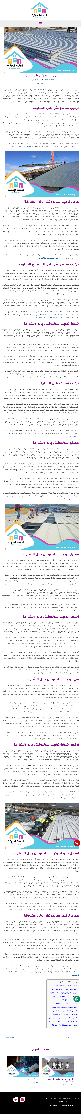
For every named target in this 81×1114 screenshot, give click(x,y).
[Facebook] (22, 1099)
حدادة (72, 1085)
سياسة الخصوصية (66, 1105)
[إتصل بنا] (77, 843)
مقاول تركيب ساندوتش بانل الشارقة (64, 1007)
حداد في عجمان (32, 1079)
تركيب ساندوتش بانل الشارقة (66, 986)
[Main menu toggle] (40, 23)
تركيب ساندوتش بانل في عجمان (21, 147)
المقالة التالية (8, 1038)
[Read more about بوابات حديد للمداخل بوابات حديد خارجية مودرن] (58, 1066)
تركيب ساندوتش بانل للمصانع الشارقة (63, 993)
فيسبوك (75, 975)
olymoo (60, 1101)
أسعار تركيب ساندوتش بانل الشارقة (64, 1011)
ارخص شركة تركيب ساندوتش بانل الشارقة (62, 1018)
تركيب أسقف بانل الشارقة (68, 1000)
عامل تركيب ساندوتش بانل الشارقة (64, 989)
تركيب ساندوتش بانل (71, 90)
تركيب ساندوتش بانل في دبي (47, 258)
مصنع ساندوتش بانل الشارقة (66, 1004)
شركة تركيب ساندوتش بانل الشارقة (64, 996)
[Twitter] (15, 1099)
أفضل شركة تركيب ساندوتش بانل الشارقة (62, 1021)
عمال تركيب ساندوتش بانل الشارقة (64, 1025)
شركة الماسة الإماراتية (51, 93)
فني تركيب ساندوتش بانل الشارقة (65, 1014)
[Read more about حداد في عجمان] (23, 1066)
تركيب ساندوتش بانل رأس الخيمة (48, 318)
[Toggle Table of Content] (74, 982)
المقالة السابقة (72, 1038)
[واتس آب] (77, 999)
